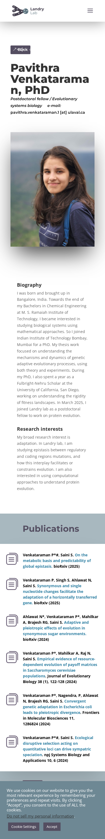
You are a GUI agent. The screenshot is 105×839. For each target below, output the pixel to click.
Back (23, 49)
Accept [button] (52, 826)
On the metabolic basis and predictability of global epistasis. (57, 560)
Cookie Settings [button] (23, 826)
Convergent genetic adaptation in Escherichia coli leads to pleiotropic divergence (57, 706)
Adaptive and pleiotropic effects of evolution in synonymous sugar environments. (56, 628)
